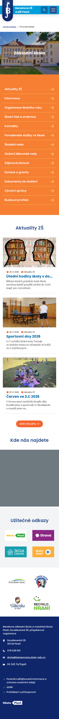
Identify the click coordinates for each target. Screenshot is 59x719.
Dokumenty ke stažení (21, 181)
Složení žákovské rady (21, 154)
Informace (12, 98)
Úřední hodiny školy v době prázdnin (29, 276)
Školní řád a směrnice (20, 117)
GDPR (10, 687)
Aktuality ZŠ (13, 89)
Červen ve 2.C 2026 (22, 397)
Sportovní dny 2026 (23, 336)
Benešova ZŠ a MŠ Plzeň (23, 10)
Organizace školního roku (23, 108)
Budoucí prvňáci (16, 200)
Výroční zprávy (15, 191)
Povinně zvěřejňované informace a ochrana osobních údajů (26, 680)
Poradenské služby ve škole (25, 135)
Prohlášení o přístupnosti (21, 692)
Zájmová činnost (17, 163)
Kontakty (11, 126)
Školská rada (14, 144)
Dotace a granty (17, 172)
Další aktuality (28, 423)
